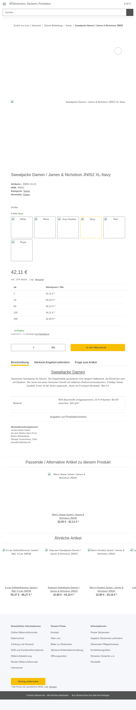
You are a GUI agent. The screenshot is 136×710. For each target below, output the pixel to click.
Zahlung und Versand (22, 644)
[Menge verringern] (14, 347)
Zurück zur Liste (21, 25)
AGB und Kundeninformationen (27, 650)
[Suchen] (129, 12)
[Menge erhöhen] (61, 347)
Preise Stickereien (100, 632)
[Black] (45, 227)
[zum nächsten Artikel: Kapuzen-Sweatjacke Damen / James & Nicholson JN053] (121, 32)
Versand (39, 279)
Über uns (55, 638)
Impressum (17, 667)
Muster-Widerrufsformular (24, 661)
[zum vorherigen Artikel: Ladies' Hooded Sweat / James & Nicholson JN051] (114, 32)
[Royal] (22, 250)
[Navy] (91, 227)
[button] (112, 3)
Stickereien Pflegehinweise (105, 644)
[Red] (114, 227)
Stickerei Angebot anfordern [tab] (52, 362)
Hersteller (96, 661)
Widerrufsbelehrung (21, 656)
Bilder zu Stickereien (61, 644)
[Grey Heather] (68, 227)
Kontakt (55, 632)
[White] (22, 227)
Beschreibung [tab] (20, 362)
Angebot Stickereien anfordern (107, 638)
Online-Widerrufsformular (24, 632)
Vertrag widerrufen (28, 681)
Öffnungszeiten (59, 656)
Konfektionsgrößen (100, 650)
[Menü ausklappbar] (4, 3)
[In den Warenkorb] (13, 43)
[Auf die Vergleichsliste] (118, 51)
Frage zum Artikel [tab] (86, 362)
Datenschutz (17, 638)
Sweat (26, 191)
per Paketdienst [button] (42, 334)
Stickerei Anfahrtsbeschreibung (67, 650)
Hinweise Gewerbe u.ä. (103, 656)
